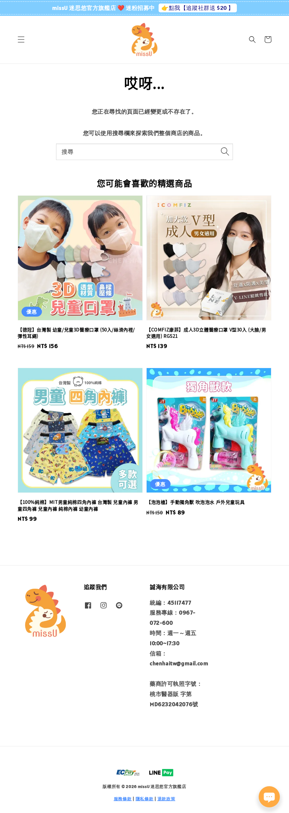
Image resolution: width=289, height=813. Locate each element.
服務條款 (123, 798)
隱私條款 (145, 798)
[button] (21, 39)
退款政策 (167, 798)
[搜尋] (225, 151)
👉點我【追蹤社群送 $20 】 (197, 7)
